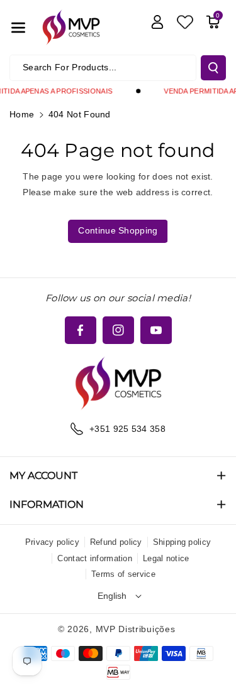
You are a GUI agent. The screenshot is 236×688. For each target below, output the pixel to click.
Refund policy (116, 542)
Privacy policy (52, 542)
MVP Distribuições (136, 629)
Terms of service (123, 574)
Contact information (94, 558)
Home (21, 114)
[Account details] (157, 22)
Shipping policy (182, 542)
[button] (18, 28)
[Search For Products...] (213, 67)
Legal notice (166, 558)
